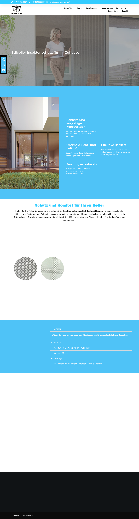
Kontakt (125, 11)
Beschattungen (92, 8)
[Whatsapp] (3, 65)
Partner (80, 8)
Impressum (16, 515)
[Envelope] (3, 70)
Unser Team (69, 8)
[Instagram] (3, 59)
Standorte (112, 11)
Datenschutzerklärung (28, 515)
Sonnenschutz (107, 8)
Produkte (120, 8)
